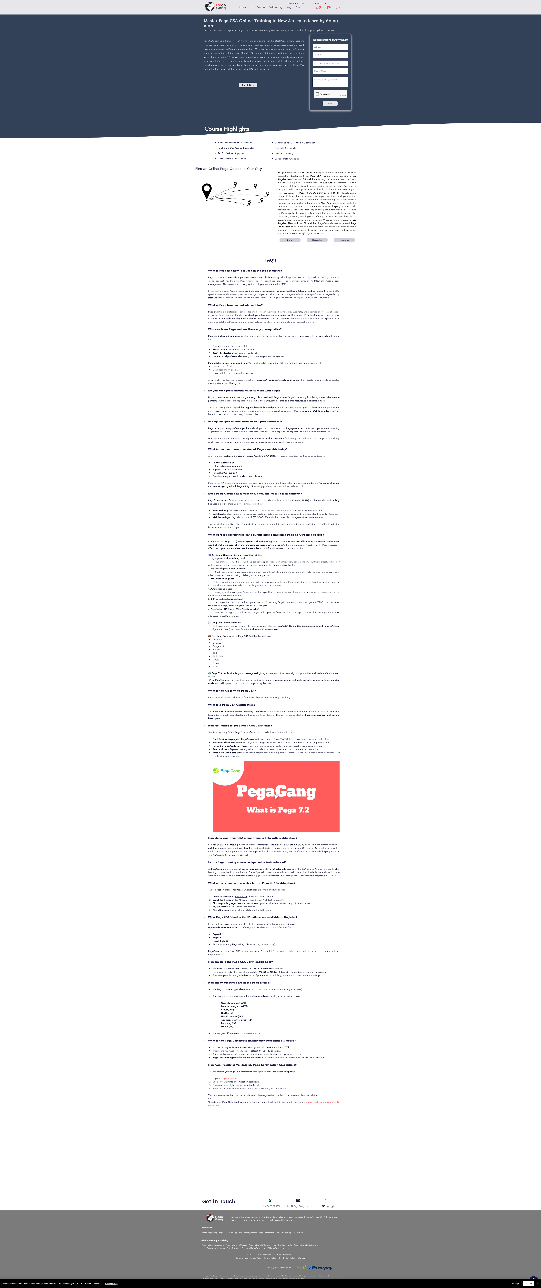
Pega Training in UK (260, 1248)
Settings (515, 1283)
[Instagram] (332, 1206)
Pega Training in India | (283, 1245)
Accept (529, 1283)
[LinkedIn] (328, 1206)
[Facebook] (319, 1206)
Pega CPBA (331, 1217)
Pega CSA (308, 1217)
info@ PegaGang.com (298, 1206)
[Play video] (276, 796)
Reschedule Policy (287, 1258)
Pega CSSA (320, 1217)
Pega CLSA (248, 1220)
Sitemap (301, 1258)
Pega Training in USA (279, 1248)
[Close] (537, 1283)
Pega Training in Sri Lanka (238, 1248)
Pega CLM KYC (262, 1220)
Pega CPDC (236, 1220)
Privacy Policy (255, 1258)
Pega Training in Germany (260, 1245)
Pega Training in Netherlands (306, 1245)
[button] (319, 7)
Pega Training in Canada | (237, 1245)
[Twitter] (323, 1206)
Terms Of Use (242, 1258)
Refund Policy (270, 1258)
